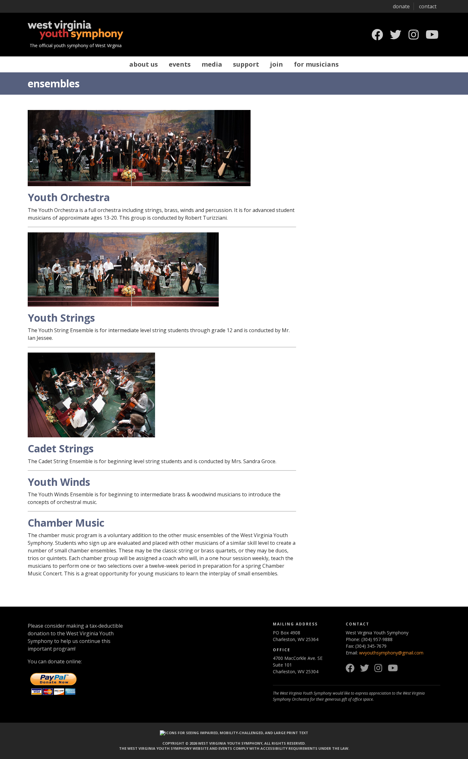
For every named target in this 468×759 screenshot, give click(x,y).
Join (276, 64)
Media (212, 64)
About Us (143, 64)
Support (246, 64)
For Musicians (316, 64)
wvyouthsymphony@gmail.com (391, 653)
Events (180, 64)
